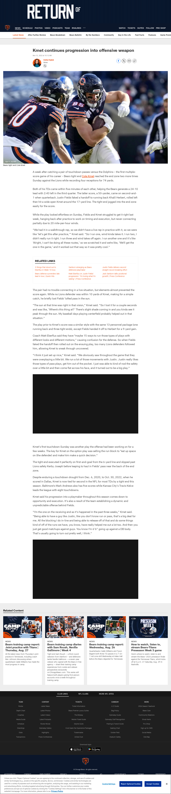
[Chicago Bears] (85, 761)
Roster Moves (45, 724)
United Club (78, 737)
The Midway (78, 715)
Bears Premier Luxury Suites (79, 710)
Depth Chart (20, 710)
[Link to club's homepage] (7, 27)
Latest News (45, 706)
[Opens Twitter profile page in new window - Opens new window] (45, 65)
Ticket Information (78, 706)
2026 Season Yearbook (146, 706)
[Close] (167, 784)
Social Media (146, 732)
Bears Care (146, 710)
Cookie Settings (108, 784)
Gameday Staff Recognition (115, 719)
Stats (21, 732)
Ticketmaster (78, 732)
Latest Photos (45, 710)
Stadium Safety (115, 737)
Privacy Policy (57, 791)
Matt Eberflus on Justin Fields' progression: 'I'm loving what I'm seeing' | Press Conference (82, 276)
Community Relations (146, 715)
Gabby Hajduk (48, 60)
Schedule (20, 724)
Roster (20, 706)
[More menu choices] (84, 28)
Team (21, 702)
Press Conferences (45, 737)
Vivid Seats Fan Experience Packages (78, 728)
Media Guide (20, 719)
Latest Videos (45, 715)
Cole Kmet (88, 176)
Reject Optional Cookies (131, 784)
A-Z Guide (115, 706)
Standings (20, 728)
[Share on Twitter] (124, 62)
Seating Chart (115, 728)
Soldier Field (115, 732)
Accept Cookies (152, 784)
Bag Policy (115, 710)
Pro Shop (146, 724)
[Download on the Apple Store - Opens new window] (76, 749)
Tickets (78, 702)
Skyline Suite (78, 724)
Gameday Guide (115, 715)
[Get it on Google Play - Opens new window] (94, 750)
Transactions (20, 737)
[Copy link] (134, 61)
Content (45, 702)
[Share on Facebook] (118, 62)
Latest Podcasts (45, 719)
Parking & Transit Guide (115, 724)
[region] (85, 784)
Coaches (21, 715)
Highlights (45, 732)
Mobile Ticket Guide (79, 719)
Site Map (146, 737)
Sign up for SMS (147, 728)
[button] (85, 404)
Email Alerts (146, 719)
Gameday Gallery (45, 728)
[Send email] (129, 62)
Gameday (115, 702)
